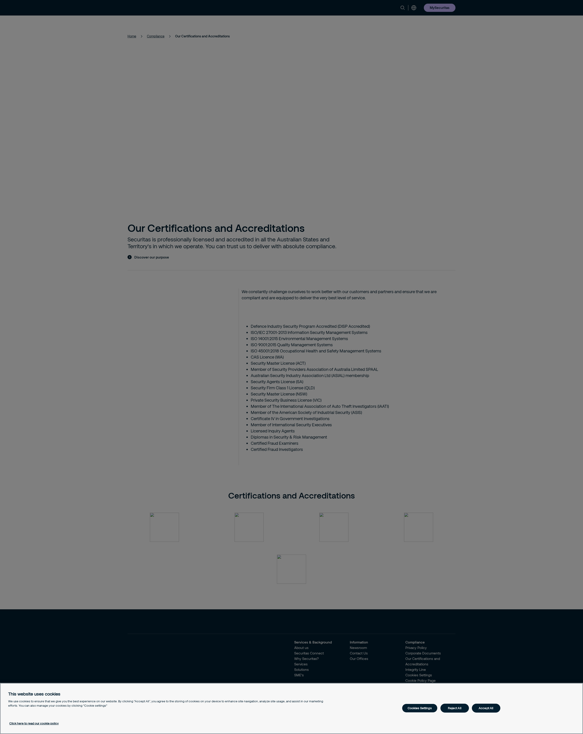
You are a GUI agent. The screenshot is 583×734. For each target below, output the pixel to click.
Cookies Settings (420, 708)
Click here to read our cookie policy (34, 723)
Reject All (454, 708)
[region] (291, 708)
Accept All (486, 708)
